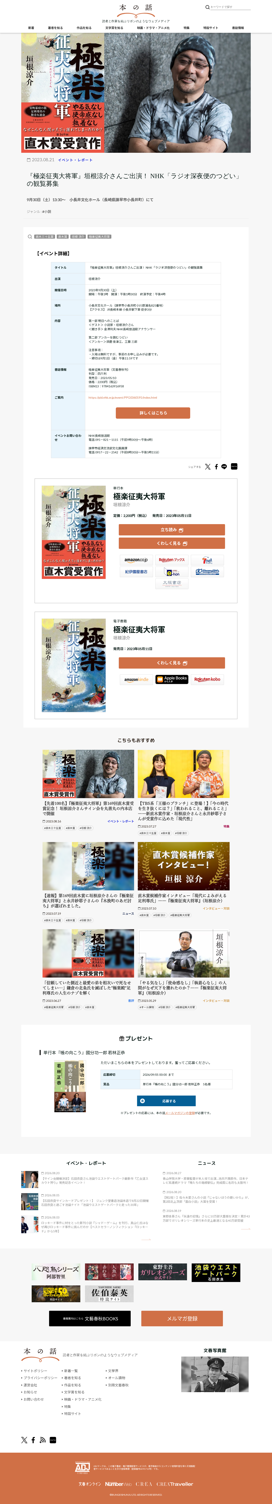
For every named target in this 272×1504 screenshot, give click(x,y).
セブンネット (207, 560)
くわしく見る (169, 543)
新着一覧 (71, 1371)
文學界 (113, 1371)
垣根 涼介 (78, 236)
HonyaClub (207, 572)
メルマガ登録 (182, 1318)
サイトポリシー (35, 1371)
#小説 (46, 211)
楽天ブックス (171, 560)
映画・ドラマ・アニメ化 (153, 28)
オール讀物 (116, 1378)
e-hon (171, 572)
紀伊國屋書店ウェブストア (136, 572)
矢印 (146, 1239)
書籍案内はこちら (90, 1318)
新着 (31, 28)
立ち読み (169, 529)
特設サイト (210, 28)
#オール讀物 (147, 1007)
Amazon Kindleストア (136, 679)
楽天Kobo (207, 679)
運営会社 (30, 1385)
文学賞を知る (114, 28)
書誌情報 (238, 28)
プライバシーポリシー (41, 1378)
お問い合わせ (34, 1399)
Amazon (136, 560)
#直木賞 (70, 828)
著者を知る (55, 28)
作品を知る (84, 28)
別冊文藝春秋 (118, 1385)
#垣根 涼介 (86, 828)
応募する (156, 1101)
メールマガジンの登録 (180, 1113)
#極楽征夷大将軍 (180, 915)
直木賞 (62, 236)
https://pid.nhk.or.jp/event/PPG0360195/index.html (123, 397)
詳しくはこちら (153, 413)
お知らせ (30, 1392)
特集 (187, 28)
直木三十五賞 (45, 236)
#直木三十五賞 (52, 828)
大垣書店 (171, 583)
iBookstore (171, 679)
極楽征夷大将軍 (99, 236)
